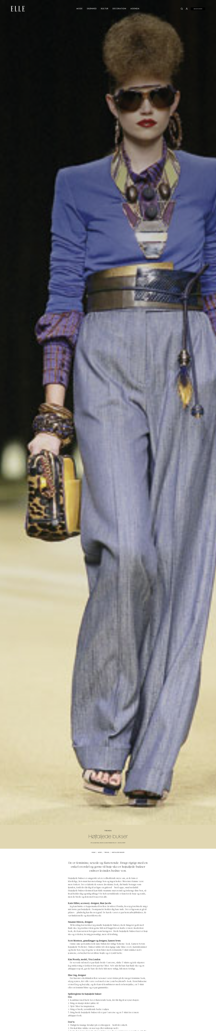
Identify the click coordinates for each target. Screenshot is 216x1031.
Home (94, 852)
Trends (108, 830)
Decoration (119, 9)
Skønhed (92, 9)
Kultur (104, 9)
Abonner (198, 8)
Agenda (135, 9)
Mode (79, 9)
